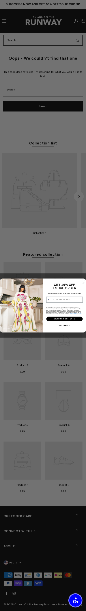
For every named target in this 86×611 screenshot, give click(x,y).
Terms (80, 314)
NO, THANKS (64, 325)
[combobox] (51, 300)
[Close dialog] (83, 282)
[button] (75, 600)
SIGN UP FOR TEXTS (64, 319)
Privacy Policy (73, 314)
